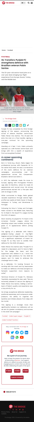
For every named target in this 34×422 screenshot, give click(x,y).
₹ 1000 (25, 371)
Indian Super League (15, 316)
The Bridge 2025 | (10, 417)
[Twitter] (9, 125)
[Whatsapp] (13, 125)
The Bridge (22, 326)
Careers (3, 414)
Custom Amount (17, 377)
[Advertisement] (17, 28)
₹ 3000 (17, 371)
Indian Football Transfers (10, 320)
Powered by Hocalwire (22, 417)
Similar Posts (11, 392)
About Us (14, 412)
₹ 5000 (8, 371)
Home (4, 50)
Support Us (22, 412)
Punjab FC (27, 316)
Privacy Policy (5, 412)
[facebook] (6, 125)
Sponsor (17, 360)
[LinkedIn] (17, 125)
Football (5, 57)
